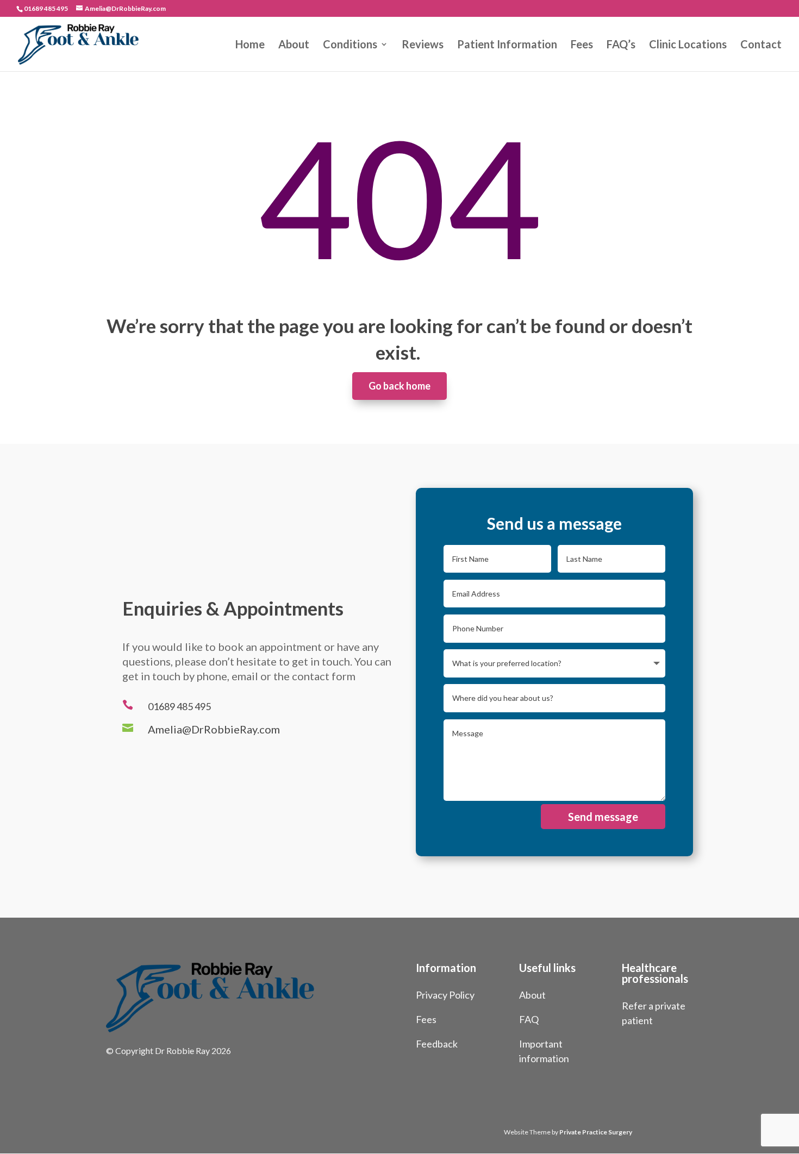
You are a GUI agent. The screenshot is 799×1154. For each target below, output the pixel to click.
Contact (761, 45)
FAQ (529, 1019)
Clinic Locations (688, 45)
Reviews (423, 45)
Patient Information (507, 45)
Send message (603, 816)
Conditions (350, 45)
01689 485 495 (46, 8)
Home (250, 45)
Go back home (399, 386)
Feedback (437, 1044)
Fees (582, 45)
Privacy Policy (445, 995)
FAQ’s (621, 45)
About (293, 45)
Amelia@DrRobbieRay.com (214, 729)
